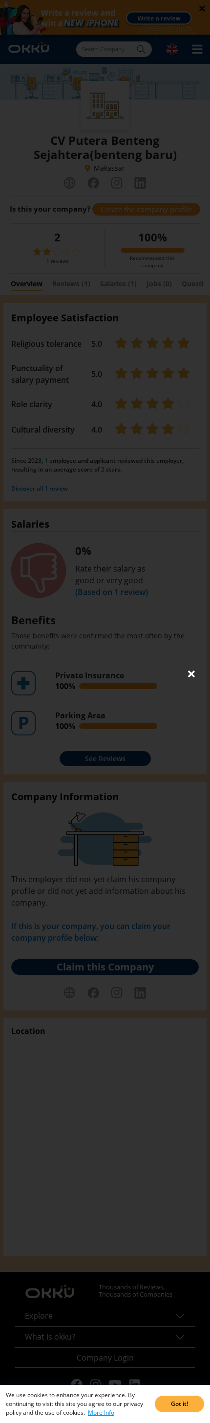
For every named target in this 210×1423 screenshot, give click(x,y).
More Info (101, 1412)
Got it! (179, 1404)
